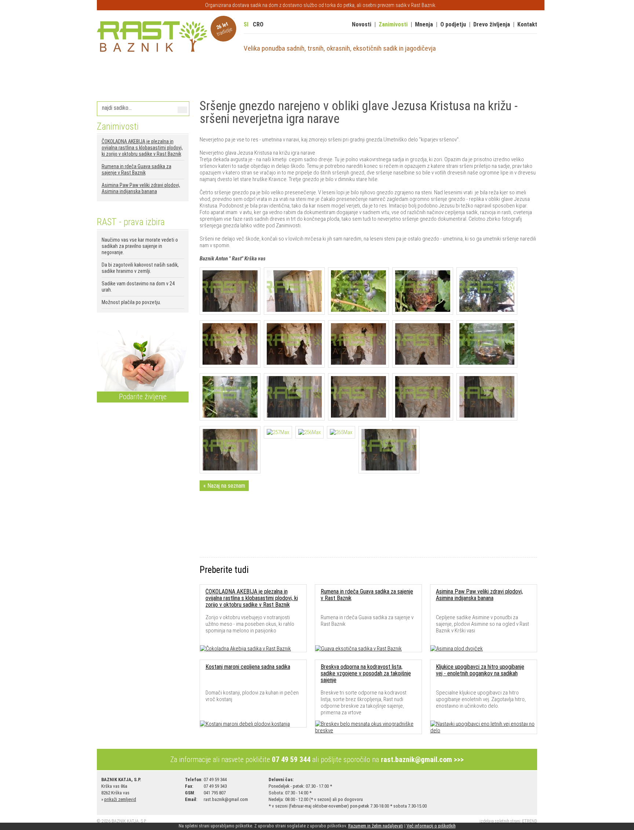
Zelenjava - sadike (443, 76)
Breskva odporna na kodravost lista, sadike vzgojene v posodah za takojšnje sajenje (366, 673)
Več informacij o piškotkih (431, 826)
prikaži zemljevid (120, 799)
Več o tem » (113, 317)
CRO (258, 24)
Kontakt (527, 24)
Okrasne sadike (293, 76)
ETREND (529, 821)
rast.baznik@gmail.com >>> (422, 759)
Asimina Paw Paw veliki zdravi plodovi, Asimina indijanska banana (141, 188)
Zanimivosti (393, 24)
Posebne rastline (343, 76)
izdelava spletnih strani (500, 821)
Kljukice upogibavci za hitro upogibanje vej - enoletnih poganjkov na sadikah (480, 670)
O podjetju (453, 24)
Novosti (361, 24)
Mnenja (424, 24)
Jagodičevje (158, 76)
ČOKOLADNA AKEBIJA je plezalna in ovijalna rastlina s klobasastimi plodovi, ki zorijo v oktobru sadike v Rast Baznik (142, 147)
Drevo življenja (491, 24)
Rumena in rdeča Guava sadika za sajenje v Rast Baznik (136, 169)
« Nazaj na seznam (224, 485)
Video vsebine (492, 76)
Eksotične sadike (203, 76)
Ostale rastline (392, 76)
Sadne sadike (118, 76)
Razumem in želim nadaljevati (375, 826)
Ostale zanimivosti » (122, 205)
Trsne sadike (249, 76)
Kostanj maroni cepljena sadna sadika (247, 666)
